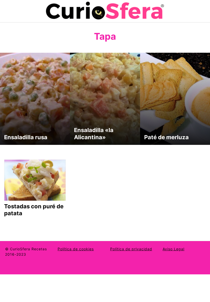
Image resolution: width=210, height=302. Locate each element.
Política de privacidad (131, 249)
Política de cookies (76, 249)
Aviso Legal (173, 249)
